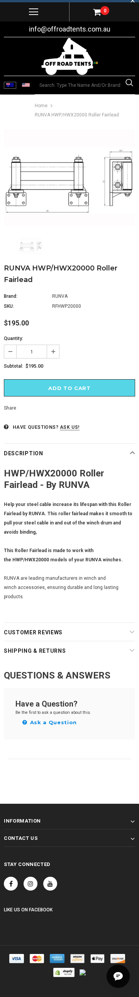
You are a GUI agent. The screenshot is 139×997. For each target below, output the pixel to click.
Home (41, 105)
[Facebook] (11, 884)
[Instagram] (30, 884)
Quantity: (13, 338)
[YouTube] (50, 884)
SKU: (9, 306)
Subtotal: (13, 366)
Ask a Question (52, 722)
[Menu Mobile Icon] (33, 12)
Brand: (10, 296)
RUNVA (60, 296)
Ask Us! (70, 427)
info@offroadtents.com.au (69, 29)
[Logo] (69, 56)
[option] (69, 177)
